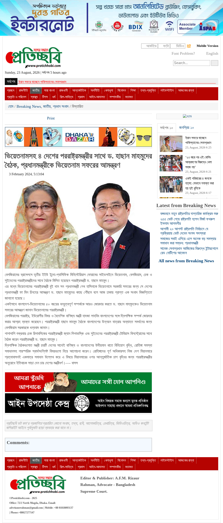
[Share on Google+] (23, 118)
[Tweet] (16, 118)
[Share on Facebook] (8, 118)
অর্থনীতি (95, 90)
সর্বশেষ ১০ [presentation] (166, 128)
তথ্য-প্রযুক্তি (148, 90)
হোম (11, 106)
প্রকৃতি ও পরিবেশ (16, 97)
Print (50, 118)
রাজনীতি (23, 90)
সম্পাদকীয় (115, 97)
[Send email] (38, 118)
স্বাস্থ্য (34, 97)
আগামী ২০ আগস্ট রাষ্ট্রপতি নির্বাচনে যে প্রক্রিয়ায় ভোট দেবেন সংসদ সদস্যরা (184, 231)
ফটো (166, 46)
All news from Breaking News (187, 260)
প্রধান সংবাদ (61, 106)
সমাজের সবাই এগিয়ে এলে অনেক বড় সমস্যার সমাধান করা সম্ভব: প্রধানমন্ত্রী (188, 241)
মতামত (129, 97)
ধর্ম (53, 97)
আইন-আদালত (97, 97)
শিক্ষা (133, 90)
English (212, 53)
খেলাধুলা (108, 90)
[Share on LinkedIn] (30, 118)
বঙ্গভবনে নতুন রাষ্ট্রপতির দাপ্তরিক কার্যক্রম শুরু (189, 213)
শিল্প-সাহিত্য (66, 97)
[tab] (166, 128)
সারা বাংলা (49, 90)
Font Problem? (183, 53)
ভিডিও (180, 46)
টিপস (45, 97)
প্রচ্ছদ (10, 90)
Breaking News (29, 106)
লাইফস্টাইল (167, 90)
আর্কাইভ (151, 46)
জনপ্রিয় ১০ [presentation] (186, 127)
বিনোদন (122, 90)
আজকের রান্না (186, 90)
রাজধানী (63, 90)
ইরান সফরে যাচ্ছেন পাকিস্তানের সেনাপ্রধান (42, 82)
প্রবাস (81, 97)
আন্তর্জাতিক (79, 90)
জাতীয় (35, 90)
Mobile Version (207, 46)
